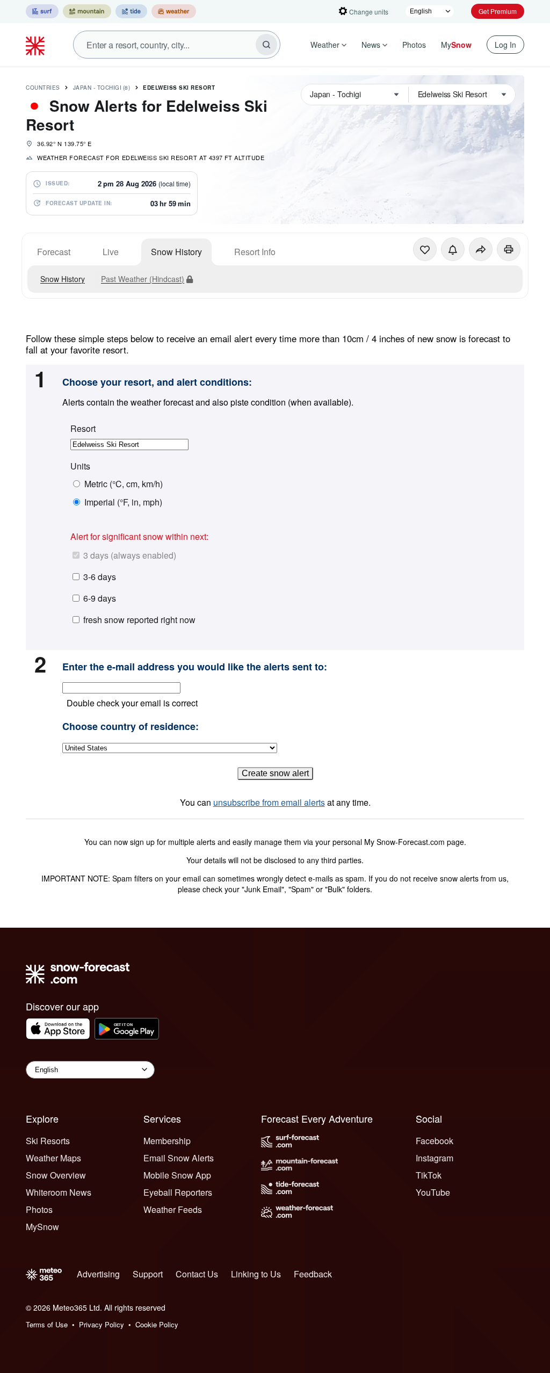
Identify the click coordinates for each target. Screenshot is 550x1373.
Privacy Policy (101, 1324)
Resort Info (255, 251)
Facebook (434, 1140)
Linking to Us (256, 1274)
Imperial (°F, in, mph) (123, 502)
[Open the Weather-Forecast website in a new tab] (173, 11)
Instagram (434, 1158)
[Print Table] (508, 249)
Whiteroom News (58, 1192)
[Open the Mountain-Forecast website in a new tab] (87, 11)
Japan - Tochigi (102, 87)
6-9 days (99, 598)
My (456, 44)
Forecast (53, 251)
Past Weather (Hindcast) (142, 278)
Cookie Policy (156, 1324)
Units (80, 466)
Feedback (313, 1274)
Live (111, 251)
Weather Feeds (172, 1209)
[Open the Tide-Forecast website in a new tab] (131, 11)
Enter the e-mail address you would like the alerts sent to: (194, 667)
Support (148, 1274)
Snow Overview (56, 1175)
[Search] (266, 44)
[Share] (481, 249)
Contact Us (197, 1274)
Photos (414, 44)
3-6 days (99, 576)
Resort (83, 428)
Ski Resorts (48, 1140)
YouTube (433, 1192)
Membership (167, 1140)
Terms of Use (47, 1324)
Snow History (176, 251)
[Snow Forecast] (36, 44)
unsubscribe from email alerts (269, 802)
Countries (43, 87)
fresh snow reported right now (139, 619)
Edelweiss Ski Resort (179, 87)
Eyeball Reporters (177, 1192)
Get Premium (498, 11)
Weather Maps (53, 1158)
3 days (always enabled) (129, 555)
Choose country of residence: (130, 726)
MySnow (42, 1226)
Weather (324, 44)
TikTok (429, 1175)
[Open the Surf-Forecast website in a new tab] (42, 11)
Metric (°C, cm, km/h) (123, 484)
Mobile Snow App (177, 1175)
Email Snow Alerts (178, 1158)
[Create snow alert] (453, 249)
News (370, 44)
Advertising (98, 1274)
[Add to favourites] (425, 249)
